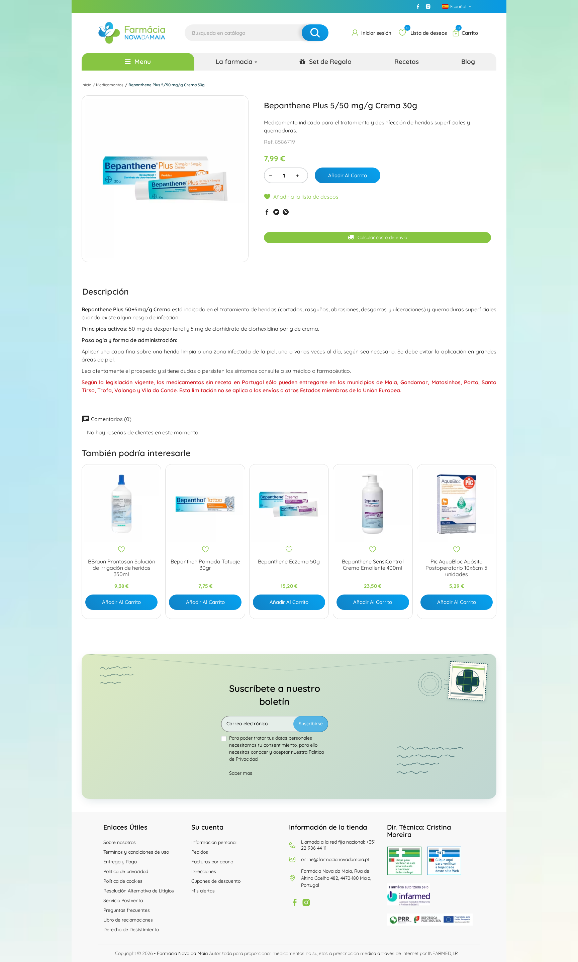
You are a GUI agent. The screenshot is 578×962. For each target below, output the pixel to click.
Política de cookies (122, 881)
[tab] (105, 291)
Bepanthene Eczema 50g (289, 561)
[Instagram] (428, 6)
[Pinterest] (286, 212)
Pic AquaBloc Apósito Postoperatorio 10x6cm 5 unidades (456, 567)
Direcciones (203, 871)
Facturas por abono (212, 862)
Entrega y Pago (120, 862)
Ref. (269, 141)
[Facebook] (418, 6)
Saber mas (240, 773)
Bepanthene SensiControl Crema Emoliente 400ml (373, 564)
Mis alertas (203, 891)
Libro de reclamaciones (128, 920)
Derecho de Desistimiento (131, 930)
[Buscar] (315, 32)
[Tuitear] (276, 212)
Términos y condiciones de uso (136, 852)
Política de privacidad (125, 871)
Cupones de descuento (215, 881)
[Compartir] (267, 212)
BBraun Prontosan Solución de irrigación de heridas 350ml (121, 567)
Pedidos (199, 852)
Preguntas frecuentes (126, 910)
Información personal (213, 842)
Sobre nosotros (119, 842)
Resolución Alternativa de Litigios (138, 891)
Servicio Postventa (123, 900)
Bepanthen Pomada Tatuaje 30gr (205, 564)
